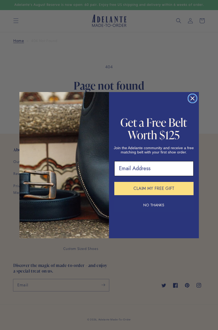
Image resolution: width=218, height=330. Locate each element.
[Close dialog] (192, 98)
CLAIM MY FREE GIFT (153, 188)
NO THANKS (153, 205)
